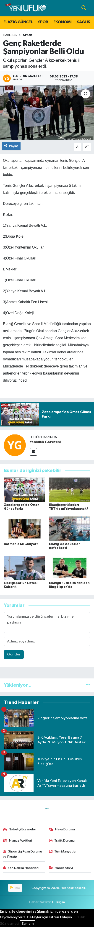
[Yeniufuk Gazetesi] (15, 445)
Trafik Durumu (64, 840)
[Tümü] (88, 685)
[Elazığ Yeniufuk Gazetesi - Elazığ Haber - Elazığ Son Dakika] (26, 8)
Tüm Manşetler (65, 851)
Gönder (14, 654)
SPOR (43, 22)
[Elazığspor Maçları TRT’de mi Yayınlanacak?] (69, 490)
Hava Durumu (65, 829)
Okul (6, 160)
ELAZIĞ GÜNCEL (18, 22)
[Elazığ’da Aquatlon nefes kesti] (69, 529)
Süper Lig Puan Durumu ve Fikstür (22, 854)
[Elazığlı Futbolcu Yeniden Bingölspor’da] (69, 568)
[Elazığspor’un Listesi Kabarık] (24, 568)
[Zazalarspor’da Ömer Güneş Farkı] (24, 490)
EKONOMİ (62, 22)
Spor (36, 324)
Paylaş (13, 146)
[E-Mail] (33, 452)
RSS (17, 888)
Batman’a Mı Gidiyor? (21, 544)
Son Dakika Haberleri (23, 868)
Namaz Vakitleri (20, 840)
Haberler (10, 35)
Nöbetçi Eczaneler (22, 829)
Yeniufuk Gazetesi (45, 442)
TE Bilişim (58, 902)
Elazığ (8, 324)
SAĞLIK (83, 22)
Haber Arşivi (64, 868)
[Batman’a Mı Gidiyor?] (24, 529)
